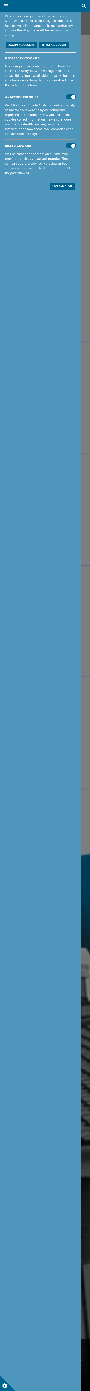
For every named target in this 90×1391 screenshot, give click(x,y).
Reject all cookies (54, 44)
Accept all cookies (21, 44)
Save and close (62, 186)
